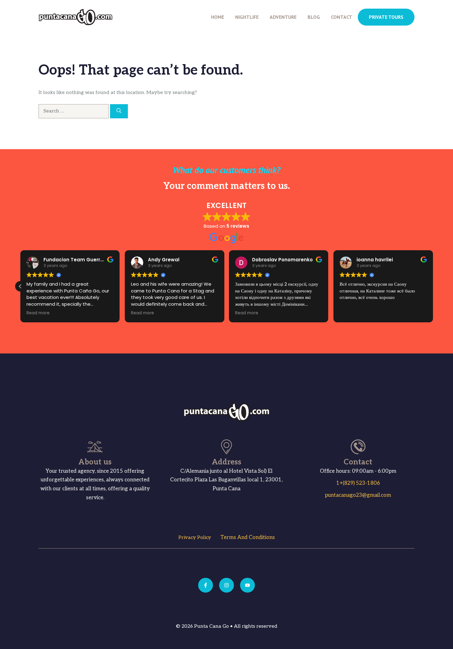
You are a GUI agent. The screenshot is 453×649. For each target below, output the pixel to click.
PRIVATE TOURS (386, 17)
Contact (341, 17)
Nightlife (247, 17)
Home (217, 17)
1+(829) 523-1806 (358, 483)
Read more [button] (38, 313)
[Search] (119, 111)
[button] (20, 286)
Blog (314, 17)
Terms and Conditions (247, 537)
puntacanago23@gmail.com (358, 495)
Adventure (283, 17)
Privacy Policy (194, 538)
